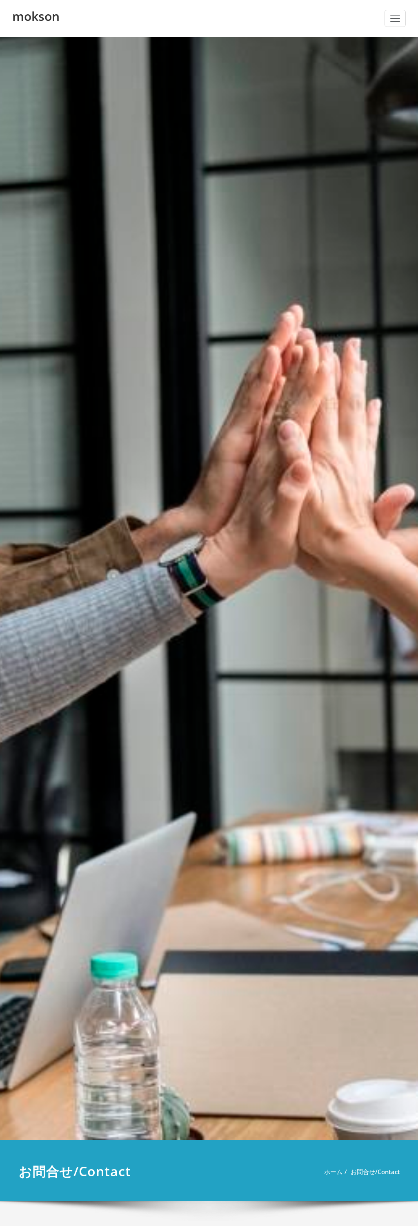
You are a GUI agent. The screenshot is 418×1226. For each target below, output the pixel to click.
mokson (36, 16)
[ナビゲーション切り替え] (395, 18)
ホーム (333, 1172)
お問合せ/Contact (375, 1172)
